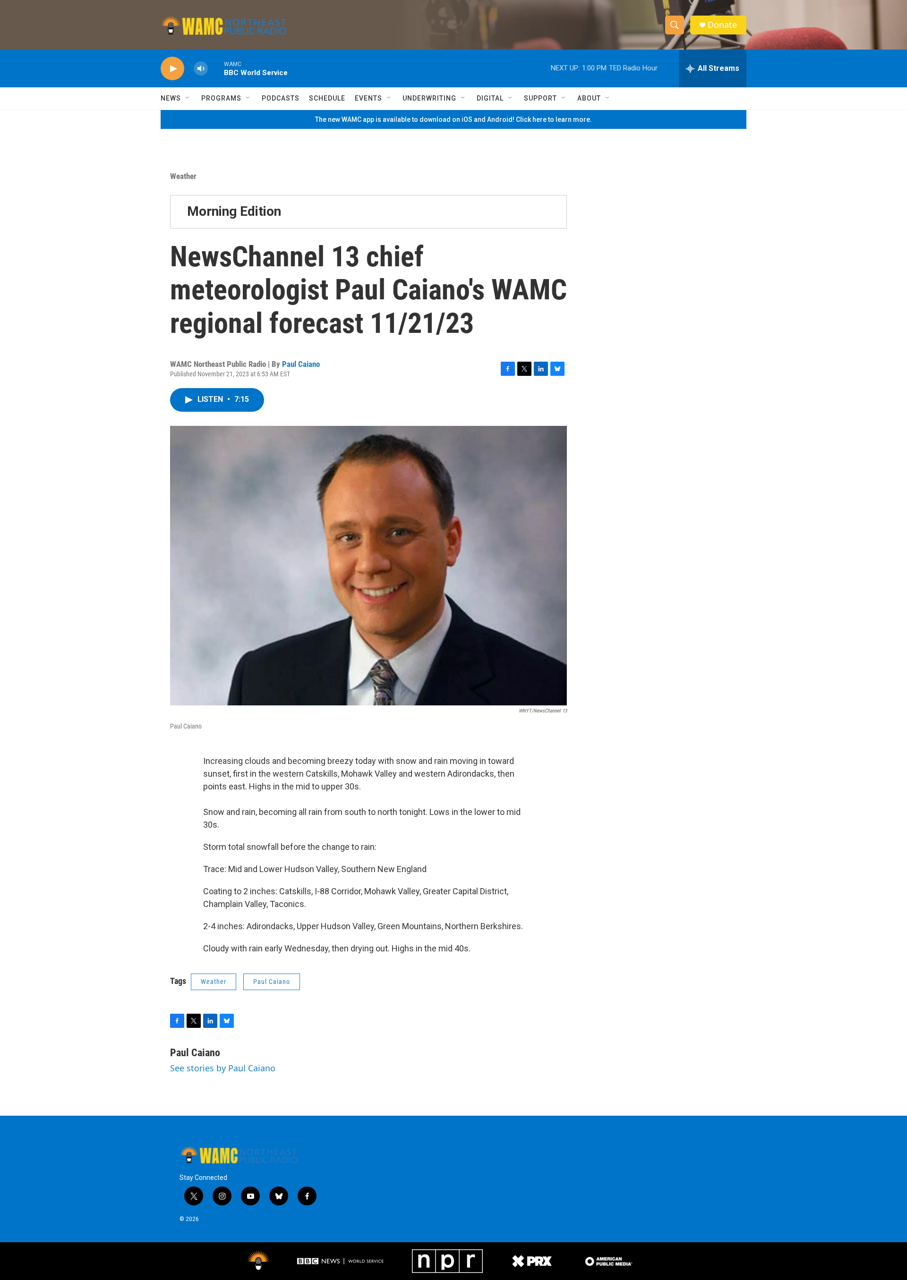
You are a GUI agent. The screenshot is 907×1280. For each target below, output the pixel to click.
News (171, 98)
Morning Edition (234, 211)
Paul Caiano (301, 364)
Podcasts (280, 98)
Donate (722, 25)
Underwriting (429, 98)
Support (540, 98)
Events (368, 98)
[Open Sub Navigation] (188, 98)
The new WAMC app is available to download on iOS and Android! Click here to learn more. (453, 119)
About (589, 98)
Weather (183, 176)
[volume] (201, 68)
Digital (490, 98)
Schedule (327, 98)
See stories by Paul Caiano (222, 1068)
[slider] (215, 68)
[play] (172, 68)
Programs (221, 98)
